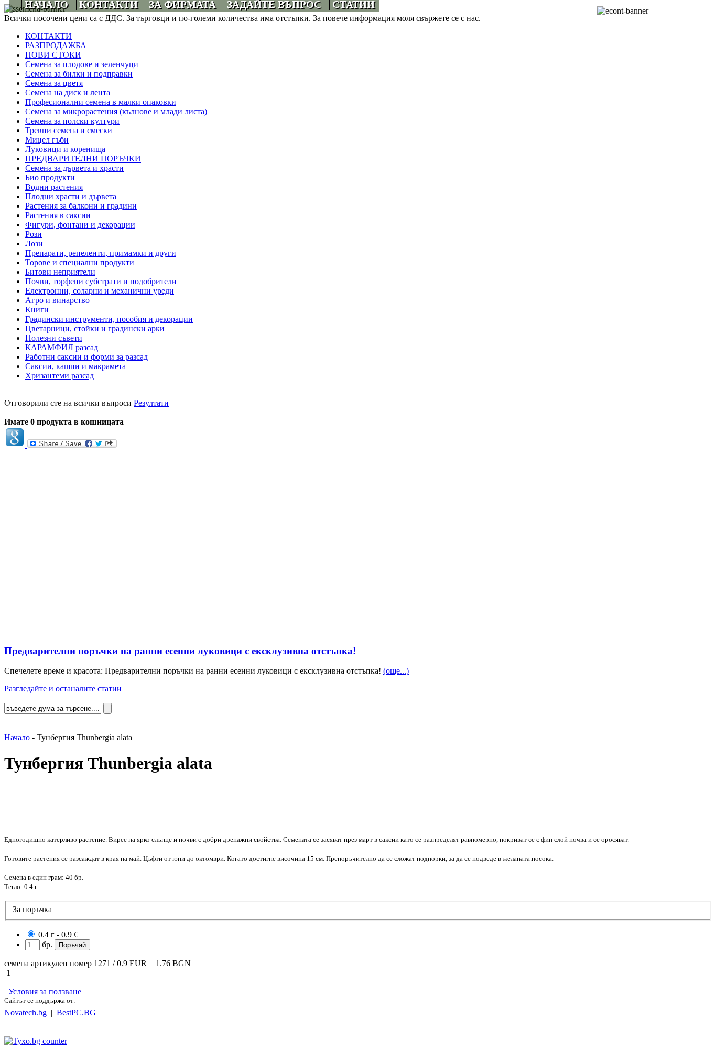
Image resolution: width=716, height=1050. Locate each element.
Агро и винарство (57, 300)
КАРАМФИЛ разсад (61, 347)
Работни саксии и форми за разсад (86, 356)
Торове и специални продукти (79, 262)
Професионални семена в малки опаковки (100, 102)
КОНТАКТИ (48, 35)
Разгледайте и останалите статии (63, 688)
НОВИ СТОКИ (53, 54)
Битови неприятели (60, 271)
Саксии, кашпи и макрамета (75, 366)
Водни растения (54, 186)
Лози (34, 243)
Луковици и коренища (65, 149)
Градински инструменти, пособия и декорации (109, 319)
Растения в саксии (58, 215)
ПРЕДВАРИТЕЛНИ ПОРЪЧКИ (83, 158)
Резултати (151, 402)
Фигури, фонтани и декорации (80, 224)
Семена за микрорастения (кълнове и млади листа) (116, 111)
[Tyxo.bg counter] (35, 1040)
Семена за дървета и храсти (74, 168)
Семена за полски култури (72, 120)
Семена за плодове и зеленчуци (81, 64)
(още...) (396, 670)
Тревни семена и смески (68, 130)
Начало (17, 737)
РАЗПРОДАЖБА (55, 45)
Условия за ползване (44, 991)
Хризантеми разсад (59, 375)
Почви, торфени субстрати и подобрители (101, 281)
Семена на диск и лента (67, 92)
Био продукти (50, 177)
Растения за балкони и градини (81, 205)
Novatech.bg (25, 1012)
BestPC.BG (76, 1012)
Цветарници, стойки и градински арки (95, 328)
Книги (37, 309)
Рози (33, 234)
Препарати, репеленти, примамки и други (100, 252)
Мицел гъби (47, 139)
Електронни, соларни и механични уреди (99, 290)
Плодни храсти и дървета (70, 196)
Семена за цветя (54, 83)
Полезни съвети (53, 337)
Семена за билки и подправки (79, 73)
